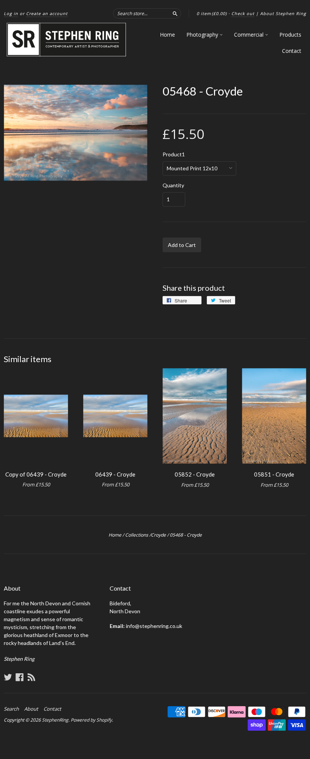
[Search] (175, 13)
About (31, 708)
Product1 (174, 154)
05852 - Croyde (195, 474)
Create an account (47, 13)
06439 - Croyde (115, 474)
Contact (291, 50)
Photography (203, 34)
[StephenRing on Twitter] (8, 677)
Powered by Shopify (91, 720)
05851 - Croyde (274, 474)
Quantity (173, 185)
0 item (212, 13)
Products (290, 34)
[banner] (67, 40)
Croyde (158, 535)
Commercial (249, 34)
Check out (242, 13)
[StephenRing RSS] (31, 677)
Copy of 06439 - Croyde (36, 474)
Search (11, 708)
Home (167, 34)
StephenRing (55, 720)
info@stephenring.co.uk (154, 626)
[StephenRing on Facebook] (20, 677)
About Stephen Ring (283, 13)
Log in (11, 13)
